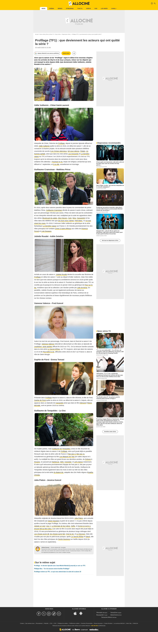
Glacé (88, 537)
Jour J (48, 526)
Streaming (70, 8)
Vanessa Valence (48, 344)
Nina (74, 218)
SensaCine (113, 612)
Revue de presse (98, 623)
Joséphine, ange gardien (43, 346)
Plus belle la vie (48, 352)
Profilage (61, 143)
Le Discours (80, 534)
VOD (95, 8)
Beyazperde (100, 615)
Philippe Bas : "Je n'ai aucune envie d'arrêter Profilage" (52, 568)
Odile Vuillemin (44, 146)
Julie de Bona (82, 288)
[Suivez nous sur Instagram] (49, 614)
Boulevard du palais (50, 218)
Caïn (70, 218)
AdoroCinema (114, 615)
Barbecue (55, 462)
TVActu (79, 8)
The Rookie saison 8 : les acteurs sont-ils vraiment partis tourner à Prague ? (108, 397)
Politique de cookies (63, 623)
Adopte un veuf (39, 526)
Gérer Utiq (128, 623)
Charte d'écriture (108, 623)
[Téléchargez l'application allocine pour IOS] (76, 613)
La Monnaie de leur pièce (61, 526)
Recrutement (39, 623)
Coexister (68, 462)
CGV (55, 623)
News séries (58, 34)
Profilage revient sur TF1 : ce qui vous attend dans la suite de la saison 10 (57, 571)
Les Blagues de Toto (67, 457)
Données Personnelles (87, 623)
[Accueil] (79, 3)
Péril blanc (78, 221)
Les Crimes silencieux (59, 151)
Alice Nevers (62, 218)
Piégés (82, 151)
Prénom (88, 459)
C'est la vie (70, 534)
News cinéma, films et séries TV (47, 34)
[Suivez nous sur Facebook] (39, 614)
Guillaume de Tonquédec (61, 449)
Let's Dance (78, 462)
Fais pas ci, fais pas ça (76, 454)
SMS (62, 462)
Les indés (104, 8)
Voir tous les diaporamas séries (110, 240)
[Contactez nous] (59, 614)
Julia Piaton (78, 518)
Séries (60, 8)
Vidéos (88, 8)
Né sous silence (73, 151)
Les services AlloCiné (119, 623)
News (43, 8)
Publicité (46, 623)
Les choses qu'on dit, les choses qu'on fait (49, 534)
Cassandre (81, 218)
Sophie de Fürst (40, 400)
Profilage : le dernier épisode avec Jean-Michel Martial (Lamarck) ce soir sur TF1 (59, 565)
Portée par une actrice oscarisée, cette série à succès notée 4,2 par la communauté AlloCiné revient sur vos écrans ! (109, 209)
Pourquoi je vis (57, 162)
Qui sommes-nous (29, 623)
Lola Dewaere (46, 231)
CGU (51, 623)
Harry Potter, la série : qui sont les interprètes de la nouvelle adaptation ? (110, 186)
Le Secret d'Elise (54, 349)
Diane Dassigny (53, 521)
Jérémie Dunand (45, 547)
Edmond (83, 403)
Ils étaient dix (58, 472)
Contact (22, 623)
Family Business (64, 539)
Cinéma (51, 8)
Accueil (36, 34)
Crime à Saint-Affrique (63, 229)
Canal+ (113, 8)
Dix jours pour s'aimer (66, 221)
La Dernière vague (49, 226)
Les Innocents (73, 154)
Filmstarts (99, 612)
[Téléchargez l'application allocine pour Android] (81, 613)
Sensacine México (106, 617)
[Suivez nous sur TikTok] (54, 614)
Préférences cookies (74, 623)
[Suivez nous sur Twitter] (44, 614)
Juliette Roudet (61, 274)
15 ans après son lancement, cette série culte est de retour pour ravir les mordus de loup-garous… (110, 163)
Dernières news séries (110, 431)
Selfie (73, 526)
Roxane (37, 462)
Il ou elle (56, 164)
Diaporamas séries (66, 34)
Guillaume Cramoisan (54, 210)
